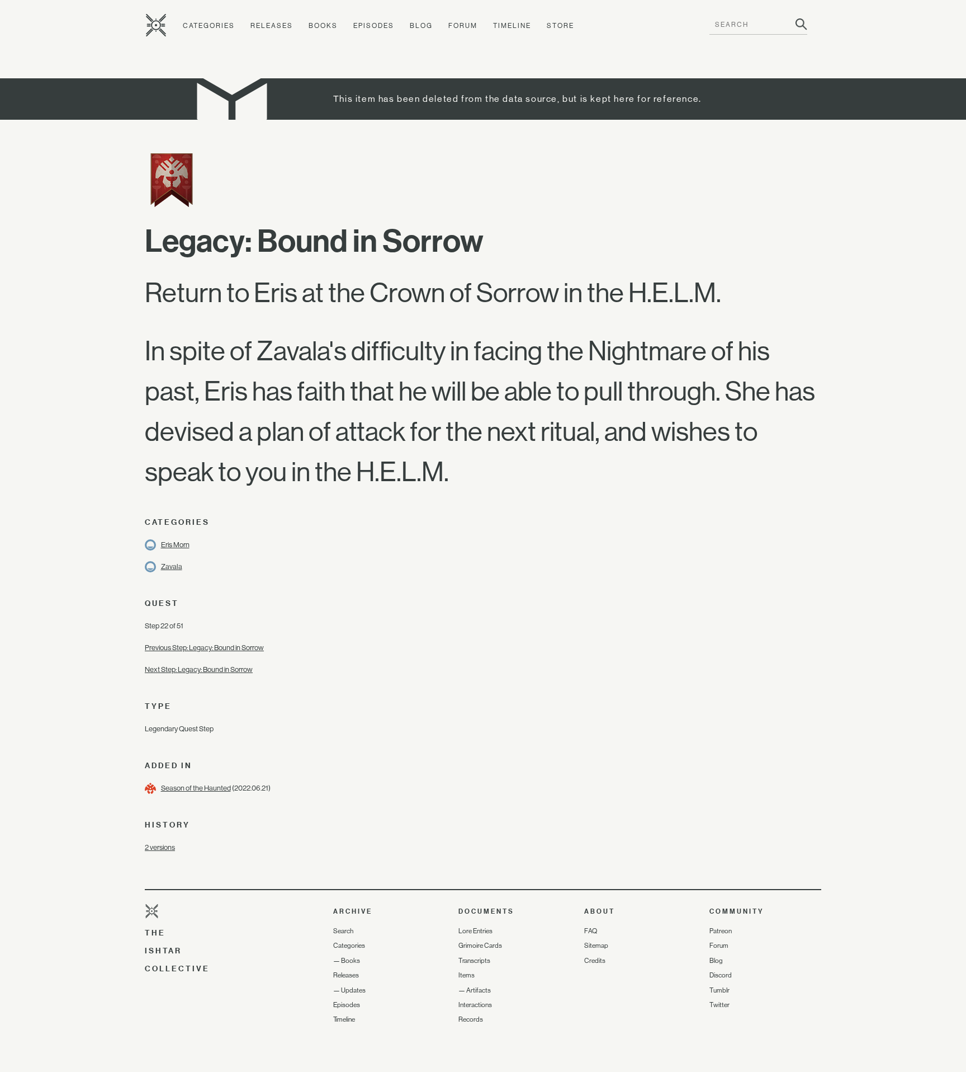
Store (560, 26)
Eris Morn (175, 544)
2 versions (160, 847)
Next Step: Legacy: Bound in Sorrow (199, 669)
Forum (462, 26)
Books (323, 26)
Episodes (373, 26)
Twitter (719, 1005)
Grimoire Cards (480, 945)
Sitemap (596, 945)
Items (466, 975)
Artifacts (478, 990)
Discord (720, 975)
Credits (594, 961)
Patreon (720, 931)
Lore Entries (475, 931)
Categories (209, 26)
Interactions (475, 1005)
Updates (353, 990)
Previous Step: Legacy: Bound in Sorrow (204, 647)
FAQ (590, 931)
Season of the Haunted (196, 788)
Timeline (512, 26)
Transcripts (474, 961)
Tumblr (719, 990)
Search (343, 931)
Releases (271, 26)
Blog (421, 26)
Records (470, 1019)
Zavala (171, 566)
